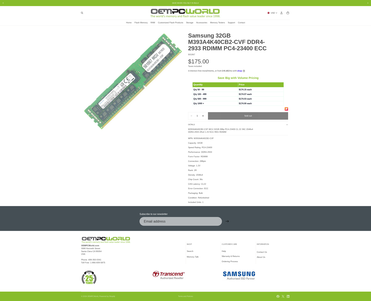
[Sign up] (227, 221)
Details (191, 124)
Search (190, 251)
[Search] (82, 13)
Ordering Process (230, 261)
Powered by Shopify (107, 296)
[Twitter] (283, 296)
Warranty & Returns (231, 256)
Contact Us (262, 252)
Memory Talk (193, 257)
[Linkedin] (288, 296)
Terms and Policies (185, 296)
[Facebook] (278, 296)
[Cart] (288, 13)
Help (224, 251)
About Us (261, 257)
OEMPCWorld (92, 296)
